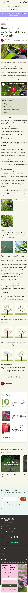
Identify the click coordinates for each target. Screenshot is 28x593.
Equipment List (7, 103)
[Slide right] (26, 9)
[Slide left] (2, 9)
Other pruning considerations (11, 109)
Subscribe (23, 499)
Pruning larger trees (8, 111)
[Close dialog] (26, 565)
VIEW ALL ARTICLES (6, 453)
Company (3, 554)
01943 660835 (14, 6)
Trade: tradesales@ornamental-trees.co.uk (14, 531)
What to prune (7, 106)
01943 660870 (14, 5)
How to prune (6, 108)
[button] (23, 2)
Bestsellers (4, 559)
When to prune (7, 105)
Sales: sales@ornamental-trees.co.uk (12, 528)
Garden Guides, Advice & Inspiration (9, 19)
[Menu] (26, 2)
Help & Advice (5, 549)
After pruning (6, 112)
